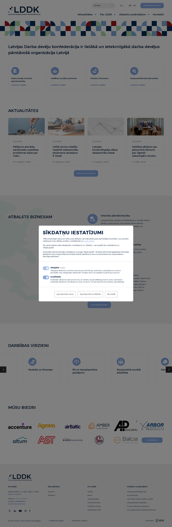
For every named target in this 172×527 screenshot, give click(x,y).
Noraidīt (111, 294)
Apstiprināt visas (65, 294)
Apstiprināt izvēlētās (90, 294)
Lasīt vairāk (88, 241)
